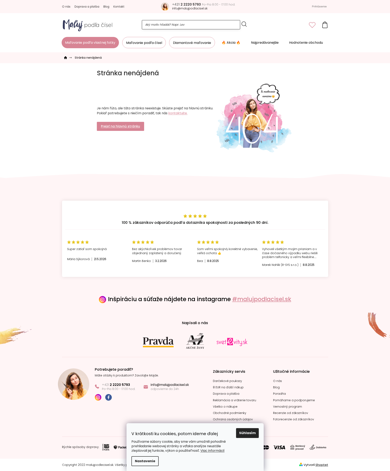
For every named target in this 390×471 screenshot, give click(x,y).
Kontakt (118, 7)
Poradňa (279, 394)
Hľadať (244, 24)
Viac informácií (212, 450)
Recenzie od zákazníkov (290, 413)
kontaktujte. (178, 113)
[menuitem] (90, 42)
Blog (106, 7)
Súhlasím (247, 433)
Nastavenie (145, 461)
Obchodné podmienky (229, 413)
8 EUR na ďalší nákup (228, 387)
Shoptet (321, 465)
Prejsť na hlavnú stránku (120, 126)
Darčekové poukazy (227, 381)
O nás (66, 7)
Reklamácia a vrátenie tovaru (234, 400)
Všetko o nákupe (225, 407)
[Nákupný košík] (325, 24)
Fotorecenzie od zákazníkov (293, 419)
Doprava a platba (87, 7)
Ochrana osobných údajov (233, 419)
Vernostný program (287, 407)
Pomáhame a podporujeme (294, 400)
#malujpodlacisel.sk (261, 299)
